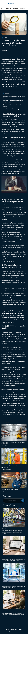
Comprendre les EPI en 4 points (9, 490)
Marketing (4, 584)
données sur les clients (18, 66)
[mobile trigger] (2, 3)
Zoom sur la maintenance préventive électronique (10, 466)
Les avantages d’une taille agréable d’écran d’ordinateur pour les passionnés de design (13, 613)
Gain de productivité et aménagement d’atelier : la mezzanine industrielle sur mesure (12, 532)
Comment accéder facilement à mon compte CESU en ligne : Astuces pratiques (13, 559)
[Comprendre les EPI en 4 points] (14, 480)
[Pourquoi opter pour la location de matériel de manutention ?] (14, 432)
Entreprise (4, 50)
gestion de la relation (9, 59)
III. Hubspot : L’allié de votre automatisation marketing (12, 105)
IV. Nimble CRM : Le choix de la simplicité (12, 109)
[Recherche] (25, 3)
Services (3, 469)
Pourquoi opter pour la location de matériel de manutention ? (13, 443)
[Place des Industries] (10, 3)
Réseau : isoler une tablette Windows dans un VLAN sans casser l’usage (13, 586)
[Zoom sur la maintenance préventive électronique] (14, 456)
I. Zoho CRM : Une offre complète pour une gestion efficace (14, 97)
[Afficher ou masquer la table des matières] (17, 93)
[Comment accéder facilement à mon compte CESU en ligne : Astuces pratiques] (14, 545)
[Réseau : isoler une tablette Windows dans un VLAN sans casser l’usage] (14, 572)
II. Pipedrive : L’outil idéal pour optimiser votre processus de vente (13, 101)
